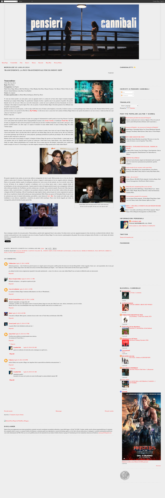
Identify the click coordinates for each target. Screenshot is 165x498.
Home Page (5, 63)
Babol (10, 313)
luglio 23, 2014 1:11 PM (28, 279)
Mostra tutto (158, 465)
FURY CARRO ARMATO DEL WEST (134, 137)
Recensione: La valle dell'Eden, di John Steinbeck (140, 328)
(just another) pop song (128, 356)
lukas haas (76, 250)
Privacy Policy (58, 63)
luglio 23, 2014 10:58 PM (21, 360)
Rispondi (11, 273)
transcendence (19, 252)
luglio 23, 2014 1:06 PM (22, 263)
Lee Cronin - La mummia (135, 292)
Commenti (125, 95)
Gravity (51, 120)
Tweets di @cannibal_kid (126, 237)
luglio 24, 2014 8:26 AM (30, 347)
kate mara (67, 250)
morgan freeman (88, 250)
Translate (132, 108)
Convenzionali (126, 350)
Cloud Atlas (65, 120)
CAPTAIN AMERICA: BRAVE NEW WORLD (140, 304)
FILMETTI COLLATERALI (132, 158)
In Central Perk (126, 291)
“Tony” (123, 352)
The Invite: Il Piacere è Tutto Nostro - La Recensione (141, 369)
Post (123, 92)
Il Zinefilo (124, 391)
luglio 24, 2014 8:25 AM (30, 372)
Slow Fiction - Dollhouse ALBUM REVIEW (139, 357)
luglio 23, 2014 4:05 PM (19, 313)
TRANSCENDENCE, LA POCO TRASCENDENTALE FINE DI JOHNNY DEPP (33, 70)
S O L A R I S (125, 380)
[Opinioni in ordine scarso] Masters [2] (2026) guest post (135, 462)
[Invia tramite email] (48, 249)
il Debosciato (12, 263)
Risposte (13, 344)
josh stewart (58, 250)
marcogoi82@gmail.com (105, 433)
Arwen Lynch (12, 323)
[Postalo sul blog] (50, 249)
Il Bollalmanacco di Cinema (129, 338)
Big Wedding (33, 111)
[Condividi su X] (52, 249)
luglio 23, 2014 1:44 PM (27, 299)
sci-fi (10, 252)
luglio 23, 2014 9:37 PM (23, 323)
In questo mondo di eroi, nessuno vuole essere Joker (138, 167)
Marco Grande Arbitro (15, 279)
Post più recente (8, 411)
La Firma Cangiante (127, 303)
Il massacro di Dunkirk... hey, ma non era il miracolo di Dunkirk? (141, 127)
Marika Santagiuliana (15, 299)
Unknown (11, 360)
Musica (34, 63)
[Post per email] (46, 248)
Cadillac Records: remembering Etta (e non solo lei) (138, 186)
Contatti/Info (14, 63)
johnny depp (47, 250)
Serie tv (27, 63)
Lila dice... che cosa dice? (131, 177)
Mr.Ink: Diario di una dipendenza (131, 327)
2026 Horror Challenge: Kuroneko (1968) (138, 340)
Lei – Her (50, 196)
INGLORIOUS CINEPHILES (130, 368)
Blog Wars (48, 63)
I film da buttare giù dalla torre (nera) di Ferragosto (138, 117)
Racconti (40, 63)
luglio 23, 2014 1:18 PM (26, 289)
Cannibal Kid (17, 347)
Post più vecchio (109, 411)
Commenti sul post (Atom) (16, 414)
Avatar (47, 120)
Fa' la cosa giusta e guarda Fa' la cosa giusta (136, 196)
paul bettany (100, 250)
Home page (59, 411)
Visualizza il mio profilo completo (142, 225)
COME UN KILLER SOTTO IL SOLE (132, 315)
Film (21, 63)
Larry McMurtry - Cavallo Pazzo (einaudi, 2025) (140, 316)
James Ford (12, 334)
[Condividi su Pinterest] (56, 249)
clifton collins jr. (35, 250)
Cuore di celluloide (14, 289)
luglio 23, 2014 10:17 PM (22, 334)
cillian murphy (22, 250)
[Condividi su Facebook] (54, 249)
